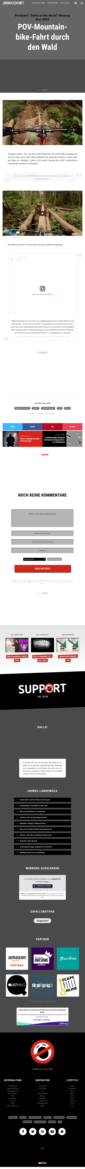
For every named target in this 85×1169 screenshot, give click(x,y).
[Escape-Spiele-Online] (68, 985)
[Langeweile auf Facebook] (23, 1131)
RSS (60, 1121)
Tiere (72, 1103)
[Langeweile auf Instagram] (42, 1131)
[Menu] (76, 3)
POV (59, 408)
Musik (72, 1091)
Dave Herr (30, 337)
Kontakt (47, 1117)
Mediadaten (59, 1117)
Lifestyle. (65, 3)
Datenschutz (40, 1121)
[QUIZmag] (17, 985)
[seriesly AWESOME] (42, 959)
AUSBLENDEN (45, 454)
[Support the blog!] (42, 690)
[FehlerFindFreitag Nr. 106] (68, 650)
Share (32, 427)
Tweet (12, 427)
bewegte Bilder (22, 408)
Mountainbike (48, 408)
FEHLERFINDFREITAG (68, 634)
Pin (52, 427)
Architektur (42, 1088)
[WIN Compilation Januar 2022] (17, 650)
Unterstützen (35, 1117)
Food (72, 1086)
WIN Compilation (12, 1106)
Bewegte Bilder (42, 1093)
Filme (13, 1096)
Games (12, 1101)
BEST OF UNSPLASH (42, 634)
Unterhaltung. (39, 3)
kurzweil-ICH (42, 1101)
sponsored (71, 1117)
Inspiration (42, 1080)
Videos (42, 1106)
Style (72, 1098)
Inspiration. (53, 3)
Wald (67, 408)
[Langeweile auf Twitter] (32, 1131)
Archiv (23, 1117)
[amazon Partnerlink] (17, 959)
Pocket (72, 427)
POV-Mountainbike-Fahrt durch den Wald (42, 37)
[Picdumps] (42, 985)
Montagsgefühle (12, 1091)
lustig (13, 1103)
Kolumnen (72, 1088)
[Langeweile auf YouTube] (52, 1131)
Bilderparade (12, 1086)
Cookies (52, 1121)
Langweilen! (42, 920)
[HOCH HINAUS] (42, 1148)
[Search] (82, 3)
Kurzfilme (12, 1098)
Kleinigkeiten (12, 1093)
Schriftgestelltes (42, 1103)
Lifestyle (72, 1080)
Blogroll (13, 1117)
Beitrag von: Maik (42, 403)
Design (42, 1096)
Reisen (72, 1093)
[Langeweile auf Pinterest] (62, 1131)
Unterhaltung (13, 1080)
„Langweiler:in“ (56, 879)
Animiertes (42, 1086)
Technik (72, 1101)
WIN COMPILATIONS (17, 634)
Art (42, 1091)
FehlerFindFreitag (13, 1088)
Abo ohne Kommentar (54, 559)
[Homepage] (15, 3)
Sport (35, 408)
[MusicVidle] (68, 959)
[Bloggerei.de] (42, 1163)
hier (30, 581)
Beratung (28, 1121)
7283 (45, 1069)
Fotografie (42, 1098)
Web (72, 1106)
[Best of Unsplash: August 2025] (42, 650)
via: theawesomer (42, 352)
